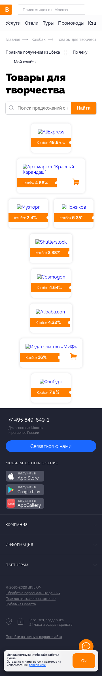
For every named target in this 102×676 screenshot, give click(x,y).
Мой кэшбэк (25, 62)
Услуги (13, 23)
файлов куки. (37, 665)
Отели (31, 23)
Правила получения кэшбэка (33, 52)
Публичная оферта (21, 604)
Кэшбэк (38, 39)
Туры (48, 23)
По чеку (80, 52)
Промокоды (71, 23)
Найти (84, 108)
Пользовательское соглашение (31, 599)
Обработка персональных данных (33, 593)
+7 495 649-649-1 (28, 420)
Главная (13, 39)
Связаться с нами (51, 446)
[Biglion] (12, 10)
